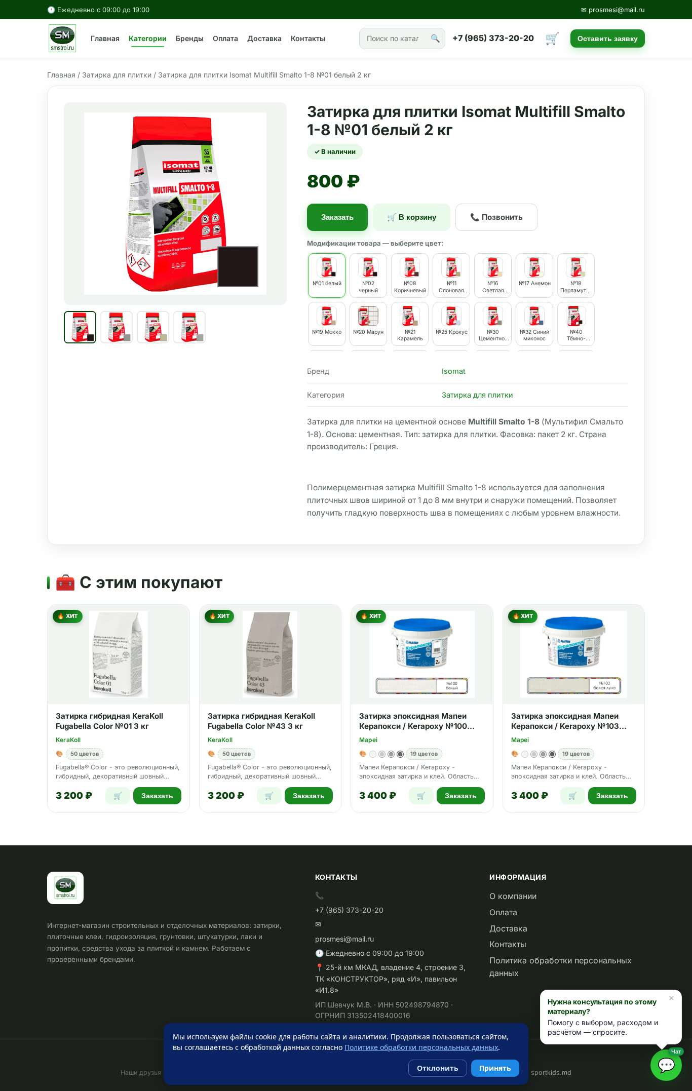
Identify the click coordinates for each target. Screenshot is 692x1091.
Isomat (454, 371)
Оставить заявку (608, 38)
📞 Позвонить (496, 217)
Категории (148, 38)
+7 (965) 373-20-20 (493, 38)
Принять (495, 1068)
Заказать (337, 217)
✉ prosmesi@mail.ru (613, 10)
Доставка (264, 38)
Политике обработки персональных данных (421, 1047)
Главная (105, 38)
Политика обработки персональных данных (560, 967)
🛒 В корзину (411, 217)
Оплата (225, 38)
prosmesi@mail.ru (344, 938)
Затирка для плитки (116, 74)
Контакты (308, 38)
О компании (512, 896)
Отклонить (437, 1068)
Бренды (190, 38)
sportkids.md (551, 1072)
